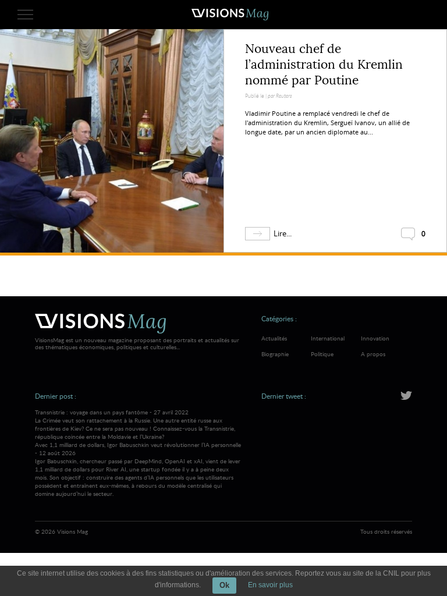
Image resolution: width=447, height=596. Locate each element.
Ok (224, 585)
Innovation (375, 338)
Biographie (275, 354)
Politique (322, 354)
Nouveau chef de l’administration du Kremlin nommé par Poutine (324, 64)
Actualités (274, 338)
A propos (373, 354)
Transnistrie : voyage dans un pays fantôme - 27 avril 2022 (135, 424)
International (328, 338)
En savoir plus (270, 585)
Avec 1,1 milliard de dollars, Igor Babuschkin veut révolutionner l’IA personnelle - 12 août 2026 (138, 469)
